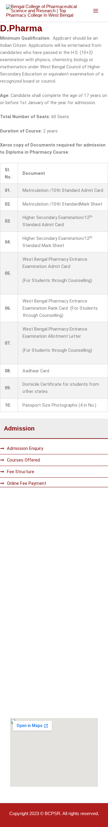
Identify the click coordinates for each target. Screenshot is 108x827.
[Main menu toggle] (95, 11)
